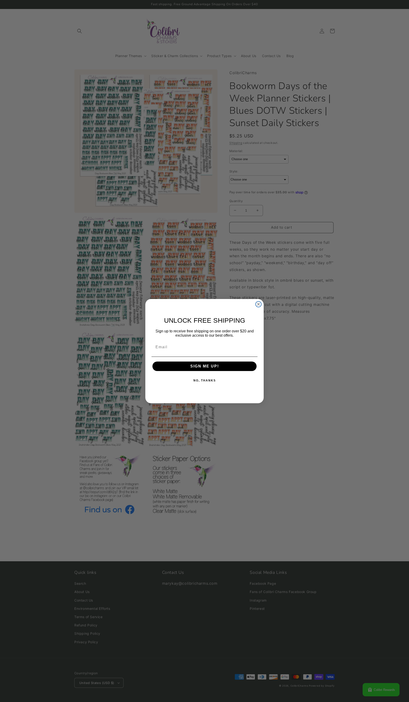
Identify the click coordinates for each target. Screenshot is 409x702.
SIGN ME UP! (204, 366)
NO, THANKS (204, 380)
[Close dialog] (258, 304)
